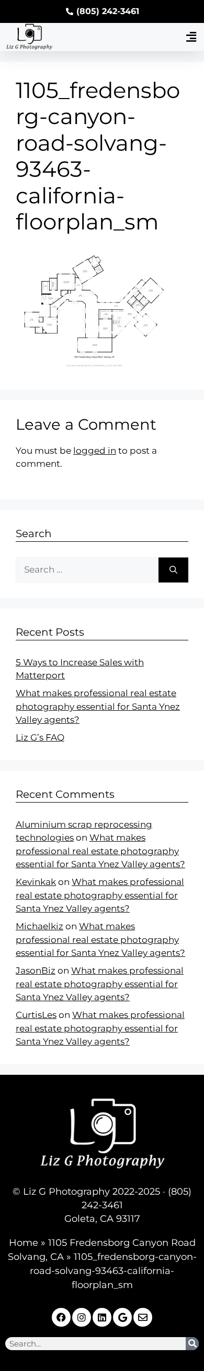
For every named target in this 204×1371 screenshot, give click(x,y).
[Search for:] (87, 570)
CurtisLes (36, 1015)
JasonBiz (35, 970)
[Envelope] (142, 1317)
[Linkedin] (102, 1317)
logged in (94, 450)
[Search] (173, 570)
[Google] (122, 1317)
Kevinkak (36, 882)
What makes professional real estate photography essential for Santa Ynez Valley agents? (98, 706)
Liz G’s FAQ (40, 737)
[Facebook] (61, 1317)
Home (23, 1242)
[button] (191, 37)
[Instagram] (81, 1317)
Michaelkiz (39, 926)
